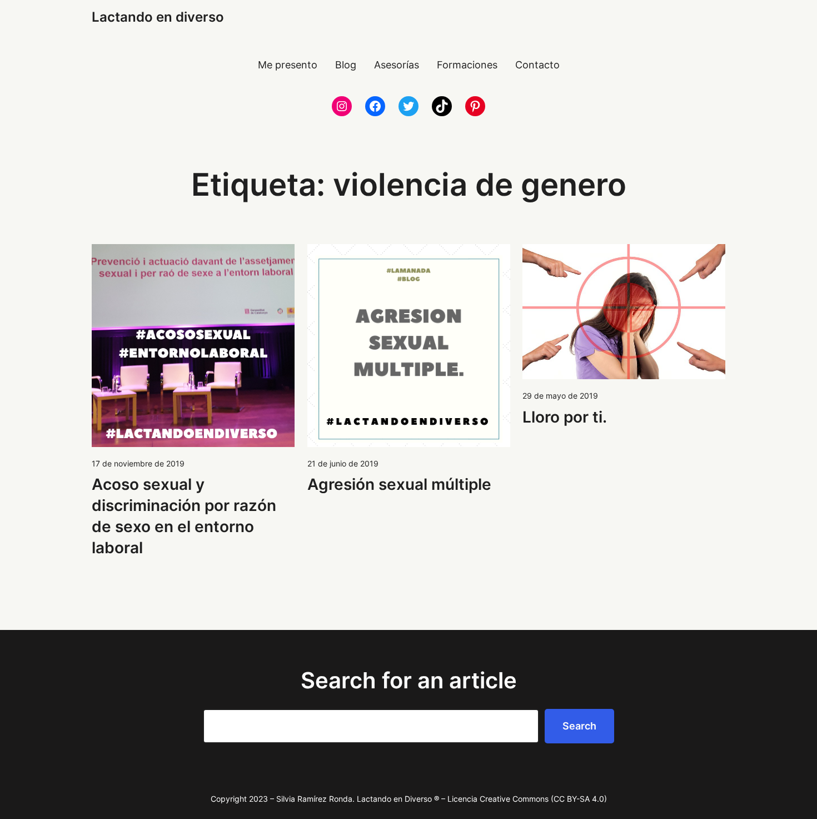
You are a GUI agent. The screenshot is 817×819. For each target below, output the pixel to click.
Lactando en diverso (158, 17)
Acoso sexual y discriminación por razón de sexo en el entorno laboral (184, 516)
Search (579, 726)
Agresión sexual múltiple (399, 484)
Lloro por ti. (564, 417)
